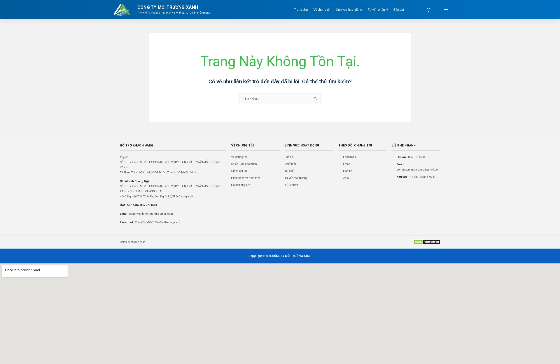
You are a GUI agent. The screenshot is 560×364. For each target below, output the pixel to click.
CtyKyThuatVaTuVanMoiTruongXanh (157, 222)
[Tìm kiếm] (413, 10)
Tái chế (289, 170)
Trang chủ (301, 9)
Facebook (349, 156)
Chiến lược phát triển (244, 163)
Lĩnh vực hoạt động (349, 9)
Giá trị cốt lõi (239, 170)
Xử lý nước (291, 184)
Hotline (347, 170)
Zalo (346, 177)
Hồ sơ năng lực (240, 184)
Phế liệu (289, 156)
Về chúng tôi (321, 9)
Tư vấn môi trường (296, 177)
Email (346, 163)
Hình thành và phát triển (246, 177)
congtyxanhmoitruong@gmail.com (151, 213)
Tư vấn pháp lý (378, 9)
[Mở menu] (446, 9)
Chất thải (290, 163)
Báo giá (399, 9)
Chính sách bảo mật (132, 242)
